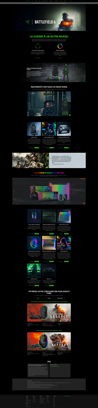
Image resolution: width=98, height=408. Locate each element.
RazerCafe (27, 398)
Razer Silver (27, 404)
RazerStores (27, 397)
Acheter (36, 147)
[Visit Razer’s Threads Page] (54, 400)
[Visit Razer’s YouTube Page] (54, 402)
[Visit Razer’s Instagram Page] (54, 398)
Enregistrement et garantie (42, 398)
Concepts (34, 399)
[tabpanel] (49, 315)
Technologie (34, 397)
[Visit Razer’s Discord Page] (54, 406)
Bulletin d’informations (28, 406)
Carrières (47, 398)
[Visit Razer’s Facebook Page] (54, 397)
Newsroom (48, 399)
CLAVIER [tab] (49, 298)
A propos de (48, 397)
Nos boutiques (27, 399)
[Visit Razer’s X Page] (54, 401)
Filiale (26, 405)
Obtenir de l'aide (41, 397)
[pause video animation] (70, 115)
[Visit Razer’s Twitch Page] (54, 405)
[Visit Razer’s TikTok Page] (54, 403)
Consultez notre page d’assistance (54, 366)
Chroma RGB (34, 398)
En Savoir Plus (31, 147)
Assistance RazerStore (42, 399)
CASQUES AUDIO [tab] (60, 298)
